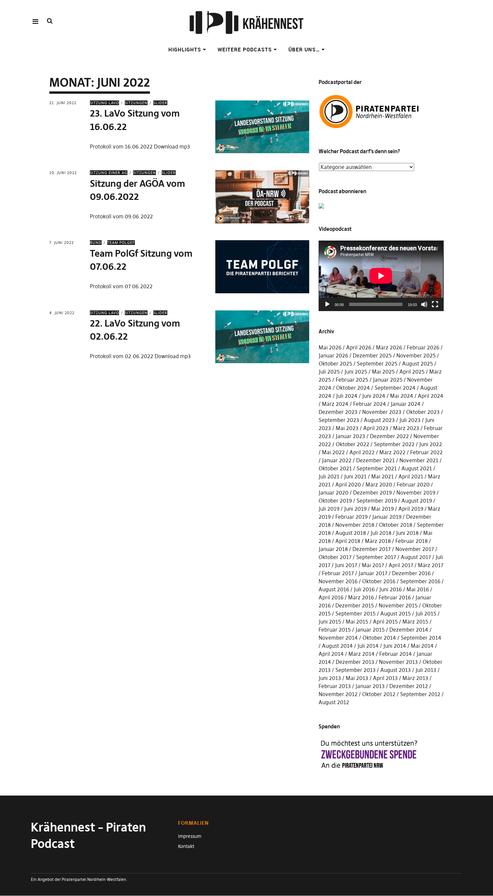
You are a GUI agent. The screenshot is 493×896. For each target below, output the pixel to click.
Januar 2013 (370, 686)
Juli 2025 (329, 371)
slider (160, 102)
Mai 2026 (330, 347)
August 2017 (416, 557)
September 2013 (355, 670)
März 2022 (392, 452)
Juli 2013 (426, 670)
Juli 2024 (347, 395)
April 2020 (348, 484)
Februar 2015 (335, 629)
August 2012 (334, 702)
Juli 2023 (410, 420)
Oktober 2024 (353, 387)
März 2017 (430, 565)
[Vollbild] (435, 304)
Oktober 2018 (395, 524)
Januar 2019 (386, 516)
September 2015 (355, 613)
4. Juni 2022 (61, 312)
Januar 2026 (333, 355)
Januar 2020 (333, 492)
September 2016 (420, 581)
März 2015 (415, 621)
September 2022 (394, 444)
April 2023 (375, 428)
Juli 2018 (381, 532)
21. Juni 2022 (62, 102)
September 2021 (377, 468)
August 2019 (416, 500)
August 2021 (416, 468)
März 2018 (378, 541)
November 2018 (354, 524)
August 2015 (395, 613)
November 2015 (398, 605)
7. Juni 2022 (61, 242)
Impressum (189, 836)
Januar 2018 (333, 549)
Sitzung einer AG (108, 172)
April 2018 (347, 541)
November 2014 (338, 637)
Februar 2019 (351, 516)
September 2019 (377, 500)
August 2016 (334, 589)
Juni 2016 (390, 589)
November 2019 (415, 492)
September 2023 (339, 420)
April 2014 (331, 653)
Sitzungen (136, 102)
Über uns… (304, 49)
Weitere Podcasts (245, 49)
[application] (381, 276)
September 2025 (377, 363)
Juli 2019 (329, 508)
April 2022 (362, 452)
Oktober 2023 (423, 412)
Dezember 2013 (355, 661)
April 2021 (410, 476)
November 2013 (398, 661)
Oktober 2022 (352, 444)
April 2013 (385, 678)
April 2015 (385, 621)
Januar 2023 (350, 436)
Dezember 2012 (408, 686)
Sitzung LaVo (104, 102)
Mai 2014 (422, 645)
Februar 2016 (395, 597)
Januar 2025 (387, 379)
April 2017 (401, 565)
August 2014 (337, 645)
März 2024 (335, 403)
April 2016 (331, 597)
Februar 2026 (423, 347)
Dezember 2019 (372, 492)
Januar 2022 (336, 460)
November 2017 (414, 549)
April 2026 (358, 347)
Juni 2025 (355, 371)
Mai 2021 (382, 476)
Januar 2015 (370, 629)
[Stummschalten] (424, 304)
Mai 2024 (401, 395)
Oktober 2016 (378, 581)
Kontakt (186, 846)
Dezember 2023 (338, 412)
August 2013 (395, 670)
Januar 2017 (373, 573)
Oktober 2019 (335, 500)
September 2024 (395, 387)
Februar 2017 (338, 573)
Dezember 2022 (389, 436)
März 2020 (379, 484)
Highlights (184, 49)
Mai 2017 (373, 565)
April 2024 (430, 395)
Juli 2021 (329, 476)
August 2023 (379, 420)
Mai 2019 (382, 508)
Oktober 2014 (379, 637)
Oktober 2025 (335, 363)
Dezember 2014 (408, 629)
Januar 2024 (406, 403)
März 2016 (361, 597)
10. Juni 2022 (63, 172)
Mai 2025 (383, 371)
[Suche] (50, 21)
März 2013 (415, 678)
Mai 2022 (333, 452)
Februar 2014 (395, 653)
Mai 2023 (347, 428)
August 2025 (417, 363)
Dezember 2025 (372, 355)
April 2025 (412, 371)
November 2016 (338, 581)
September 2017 (376, 557)
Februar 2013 (335, 686)
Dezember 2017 (371, 549)
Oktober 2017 (335, 557)
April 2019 (410, 508)
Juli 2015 (426, 613)
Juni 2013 (330, 678)
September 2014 (421, 637)
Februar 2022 (426, 452)
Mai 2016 (417, 589)
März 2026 (389, 347)
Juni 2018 (407, 532)
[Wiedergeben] (327, 304)
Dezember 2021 (375, 460)
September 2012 (420, 694)
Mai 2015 (357, 621)
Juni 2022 (430, 444)
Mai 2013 (357, 678)
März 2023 (406, 428)
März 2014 (361, 653)
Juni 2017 (346, 565)
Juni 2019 (355, 508)
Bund (96, 242)
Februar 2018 (411, 541)
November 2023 (381, 412)
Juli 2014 (368, 645)
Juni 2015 (330, 621)
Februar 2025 (352, 379)
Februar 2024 (369, 403)
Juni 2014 (394, 645)
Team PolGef (121, 242)
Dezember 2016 (411, 573)
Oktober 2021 (335, 468)
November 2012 (338, 694)
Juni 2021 (355, 476)
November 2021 (418, 460)
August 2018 (350, 532)
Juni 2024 (373, 395)
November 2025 (416, 355)
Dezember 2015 (354, 605)
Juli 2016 (364, 589)
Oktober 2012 (378, 694)
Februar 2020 (413, 484)
